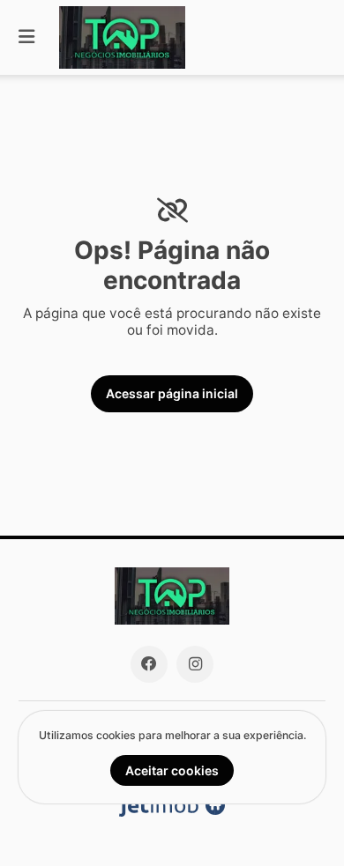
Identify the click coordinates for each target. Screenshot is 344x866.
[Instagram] (194, 664)
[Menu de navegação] (26, 37)
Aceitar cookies (172, 770)
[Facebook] (149, 664)
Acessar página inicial (172, 393)
